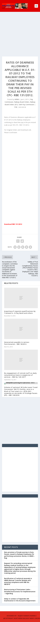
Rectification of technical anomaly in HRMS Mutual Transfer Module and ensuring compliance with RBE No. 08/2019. (18, 581)
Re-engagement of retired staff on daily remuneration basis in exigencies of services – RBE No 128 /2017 (20, 375)
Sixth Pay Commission (26, 105)
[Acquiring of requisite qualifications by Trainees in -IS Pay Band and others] (21, 298)
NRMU (17, 99)
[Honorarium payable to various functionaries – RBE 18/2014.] (21, 329)
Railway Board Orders (21, 102)
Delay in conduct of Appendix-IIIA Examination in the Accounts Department (20, 600)
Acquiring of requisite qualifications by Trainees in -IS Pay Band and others (20, 312)
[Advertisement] (20, 36)
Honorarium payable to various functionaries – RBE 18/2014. (16, 343)
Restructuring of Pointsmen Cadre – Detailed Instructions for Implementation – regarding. (19, 591)
